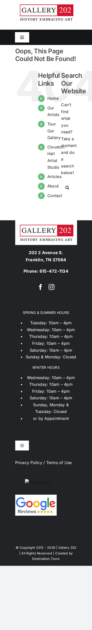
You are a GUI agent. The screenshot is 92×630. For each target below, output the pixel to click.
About (53, 185)
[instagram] (51, 287)
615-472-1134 (53, 271)
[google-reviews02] (36, 496)
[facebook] (40, 287)
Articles (54, 176)
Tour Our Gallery (54, 131)
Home (53, 98)
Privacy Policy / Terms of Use (43, 462)
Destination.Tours (46, 559)
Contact (54, 195)
